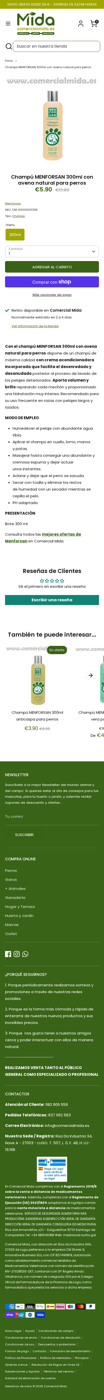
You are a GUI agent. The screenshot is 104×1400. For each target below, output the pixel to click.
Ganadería (15, 897)
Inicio (9, 61)
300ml (15, 234)
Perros (11, 870)
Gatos (11, 879)
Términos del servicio (58, 1371)
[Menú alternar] (8, 24)
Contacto (39, 1351)
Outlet (11, 933)
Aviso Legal (13, 1331)
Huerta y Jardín (19, 915)
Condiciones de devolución (61, 1338)
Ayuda (30, 1331)
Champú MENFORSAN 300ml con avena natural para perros (48, 67)
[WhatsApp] (25, 954)
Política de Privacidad (20, 1358)
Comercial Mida (55, 1386)
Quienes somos (16, 1365)
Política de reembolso (55, 1358)
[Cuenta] (81, 22)
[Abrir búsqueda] (8, 46)
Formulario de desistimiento (70, 1351)
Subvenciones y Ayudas (22, 1371)
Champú (18, 216)
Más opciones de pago (52, 294)
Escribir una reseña (52, 600)
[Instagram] (17, 954)
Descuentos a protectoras (57, 1344)
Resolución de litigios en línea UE (56, 1365)
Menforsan (13, 203)
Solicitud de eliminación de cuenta (30, 1378)
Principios (82, 1358)
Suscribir (24, 834)
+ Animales (15, 888)
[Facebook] (8, 954)
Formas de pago (17, 1351)
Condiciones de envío (21, 1338)
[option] (52, 120)
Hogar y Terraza (20, 906)
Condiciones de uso (19, 1344)
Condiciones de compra (55, 1331)
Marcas (12, 924)
